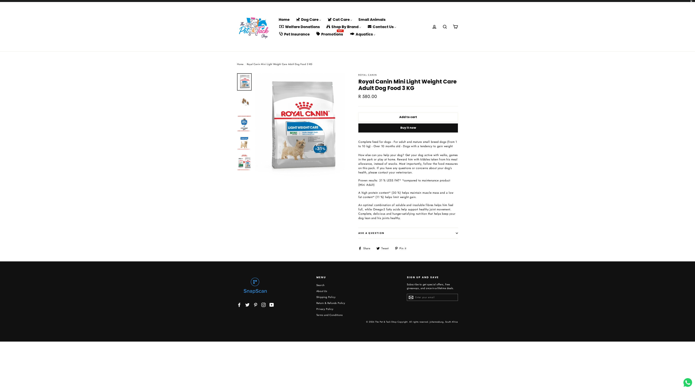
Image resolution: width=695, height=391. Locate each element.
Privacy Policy (324, 309)
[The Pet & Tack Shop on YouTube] (271, 304)
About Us (321, 291)
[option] (300, 127)
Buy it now (408, 128)
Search (320, 285)
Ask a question (371, 233)
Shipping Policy (326, 297)
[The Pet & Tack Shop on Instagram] (263, 304)
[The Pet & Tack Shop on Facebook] (239, 304)
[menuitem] (284, 19)
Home (240, 64)
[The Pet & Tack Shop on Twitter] (247, 304)
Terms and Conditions (329, 315)
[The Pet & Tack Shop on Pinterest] (255, 304)
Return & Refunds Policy (330, 303)
